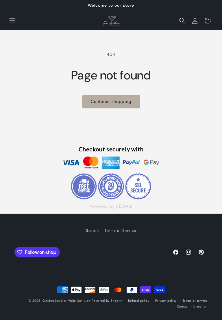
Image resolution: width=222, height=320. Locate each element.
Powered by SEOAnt (110, 206)
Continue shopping (111, 101)
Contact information (192, 306)
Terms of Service (120, 230)
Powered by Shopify (107, 300)
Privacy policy (166, 300)
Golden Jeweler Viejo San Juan (66, 300)
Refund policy (138, 300)
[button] (12, 20)
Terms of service (195, 300)
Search (92, 230)
